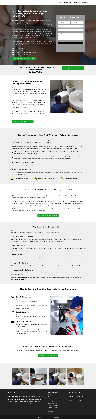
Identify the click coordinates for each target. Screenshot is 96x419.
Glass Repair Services (53, 401)
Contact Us (84, 2)
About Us (77, 2)
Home (60, 2)
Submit (71, 43)
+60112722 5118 (79, 396)
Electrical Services (52, 403)
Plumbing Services (53, 397)
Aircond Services (52, 407)
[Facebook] (10, 407)
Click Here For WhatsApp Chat (77, 400)
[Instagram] (12, 407)
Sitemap (50, 411)
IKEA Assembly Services (54, 399)
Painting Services (52, 394)
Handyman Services (53, 405)
